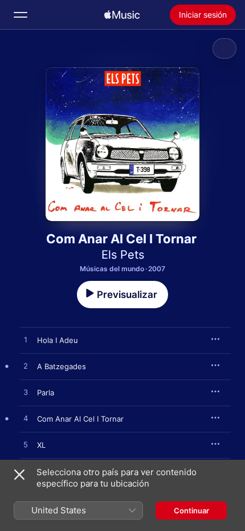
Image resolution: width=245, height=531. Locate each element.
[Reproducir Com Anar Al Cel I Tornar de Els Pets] (25, 419)
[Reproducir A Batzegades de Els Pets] (25, 366)
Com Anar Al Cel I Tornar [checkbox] (80, 418)
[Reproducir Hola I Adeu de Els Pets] (25, 340)
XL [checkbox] (41, 445)
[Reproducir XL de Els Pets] (25, 445)
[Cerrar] (19, 474)
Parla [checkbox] (45, 392)
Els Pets (122, 255)
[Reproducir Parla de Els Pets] (25, 392)
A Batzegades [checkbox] (61, 366)
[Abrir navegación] (20, 14)
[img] (122, 15)
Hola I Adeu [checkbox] (57, 340)
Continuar (191, 510)
